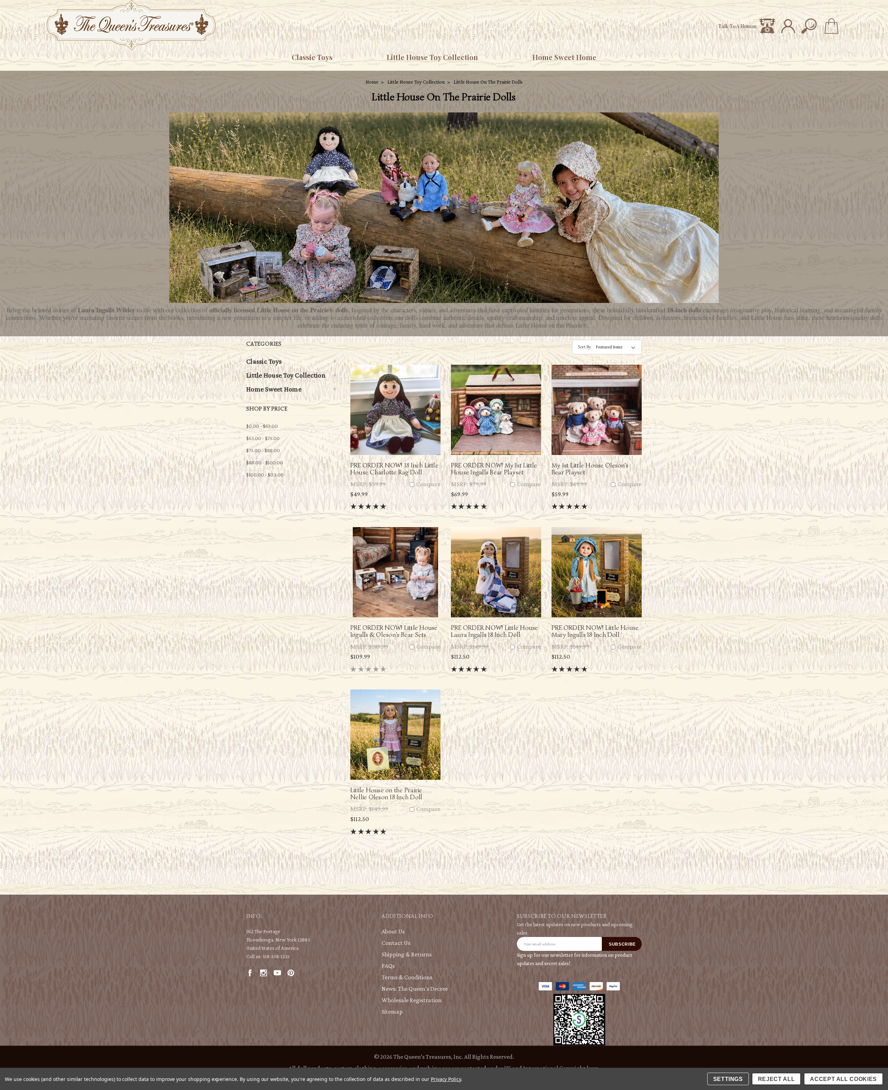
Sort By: (584, 347)
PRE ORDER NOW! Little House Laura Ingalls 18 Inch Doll (494, 631)
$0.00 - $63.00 (262, 426)
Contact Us (396, 942)
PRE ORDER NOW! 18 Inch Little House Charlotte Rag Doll (394, 468)
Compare (428, 484)
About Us (393, 931)
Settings (728, 1079)
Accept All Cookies (843, 1079)
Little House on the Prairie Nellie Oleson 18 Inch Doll (386, 793)
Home (372, 82)
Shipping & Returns (407, 954)
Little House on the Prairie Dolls (488, 82)
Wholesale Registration (412, 1000)
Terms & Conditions (407, 977)
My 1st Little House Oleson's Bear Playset (590, 468)
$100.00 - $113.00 (265, 475)
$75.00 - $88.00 (263, 450)
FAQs (388, 965)
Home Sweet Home (564, 57)
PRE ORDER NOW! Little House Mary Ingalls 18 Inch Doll (595, 631)
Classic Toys (312, 57)
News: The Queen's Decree (415, 988)
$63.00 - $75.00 (263, 438)
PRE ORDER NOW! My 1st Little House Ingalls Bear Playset (494, 468)
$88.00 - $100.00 (264, 462)
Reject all (776, 1079)
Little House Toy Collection (432, 57)
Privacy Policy (446, 1079)
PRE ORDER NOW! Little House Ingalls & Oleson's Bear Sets (393, 631)
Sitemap (392, 1011)
